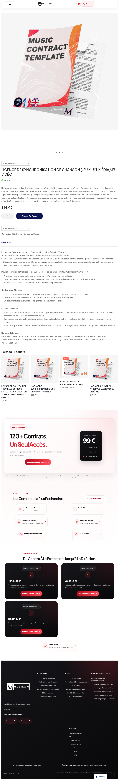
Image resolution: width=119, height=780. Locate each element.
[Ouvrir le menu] (9, 3)
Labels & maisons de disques (48, 689)
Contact (23, 765)
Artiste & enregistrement (48, 682)
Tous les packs (75, 744)
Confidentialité (31, 765)
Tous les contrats (75, 733)
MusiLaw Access (75, 737)
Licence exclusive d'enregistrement (98, 679)
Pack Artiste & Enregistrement (76, 682)
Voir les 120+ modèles (95, 498)
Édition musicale (48, 693)
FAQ (75, 755)
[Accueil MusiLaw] (18, 686)
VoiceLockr (25, 721)
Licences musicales (48, 678)
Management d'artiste (48, 696)
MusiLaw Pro (75, 740)
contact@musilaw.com (13, 714)
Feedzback (102, 765)
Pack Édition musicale (75, 693)
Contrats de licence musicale (28, 234)
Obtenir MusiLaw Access (38, 462)
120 (13, 234)
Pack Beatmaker (76, 678)
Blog (75, 751)
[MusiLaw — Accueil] (45, 4)
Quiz (75, 748)
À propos (16, 765)
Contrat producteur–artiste (103, 688)
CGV (39, 765)
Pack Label (76, 686)
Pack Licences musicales (75, 689)
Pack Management (76, 696)
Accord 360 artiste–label (103, 695)
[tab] (7, 242)
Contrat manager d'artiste (103, 684)
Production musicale (48, 686)
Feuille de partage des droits (103, 699)
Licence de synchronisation (103, 691)
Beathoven (94, 765)
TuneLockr (10, 721)
